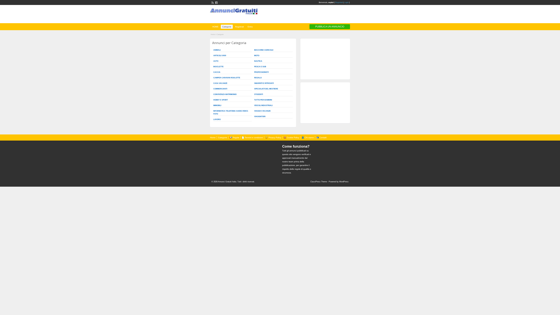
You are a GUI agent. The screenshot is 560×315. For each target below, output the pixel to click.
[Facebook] (216, 2)
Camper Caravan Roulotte (226, 78)
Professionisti (261, 72)
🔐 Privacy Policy (273, 137)
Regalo (258, 78)
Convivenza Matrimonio (225, 94)
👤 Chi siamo (308, 137)
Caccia (216, 72)
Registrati (339, 2)
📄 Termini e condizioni (252, 137)
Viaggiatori (259, 117)
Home (213, 34)
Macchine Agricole (263, 50)
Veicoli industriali (263, 105)
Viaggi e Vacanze (262, 111)
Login (346, 2)
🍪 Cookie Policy (291, 137)
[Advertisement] (316, 14)
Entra (250, 27)
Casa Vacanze (220, 83)
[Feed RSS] (212, 2)
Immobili (217, 105)
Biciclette (218, 67)
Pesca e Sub (260, 67)
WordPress (344, 182)
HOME (215, 27)
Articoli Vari (219, 56)
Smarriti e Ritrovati (264, 83)
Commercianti (220, 89)
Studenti (258, 94)
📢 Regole (234, 137)
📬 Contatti (321, 137)
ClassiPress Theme (318, 182)
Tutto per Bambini (263, 100)
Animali (217, 50)
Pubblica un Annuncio (329, 26)
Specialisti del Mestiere (266, 89)
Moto (256, 56)
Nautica (258, 61)
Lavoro (217, 119)
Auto (215, 61)
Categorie (226, 27)
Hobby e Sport (220, 100)
